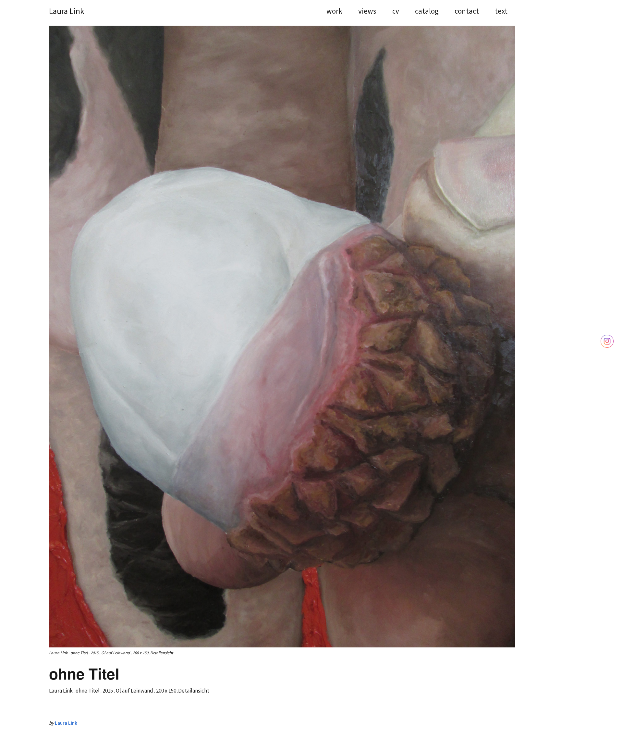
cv (395, 11)
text (501, 11)
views (367, 11)
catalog (427, 11)
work (334, 11)
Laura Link (66, 11)
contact (467, 11)
